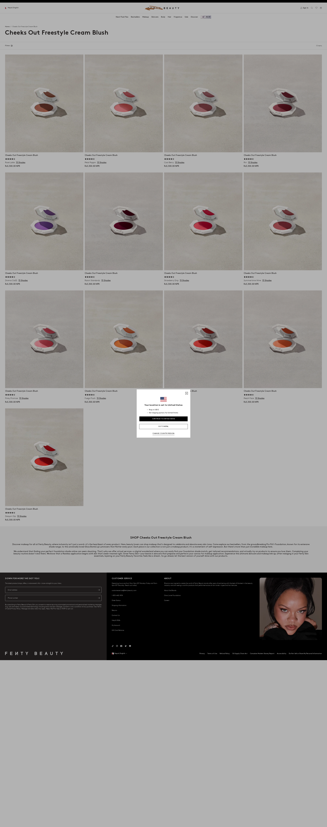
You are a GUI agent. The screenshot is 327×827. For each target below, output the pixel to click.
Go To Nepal (163, 426)
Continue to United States (163, 419)
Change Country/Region (163, 433)
